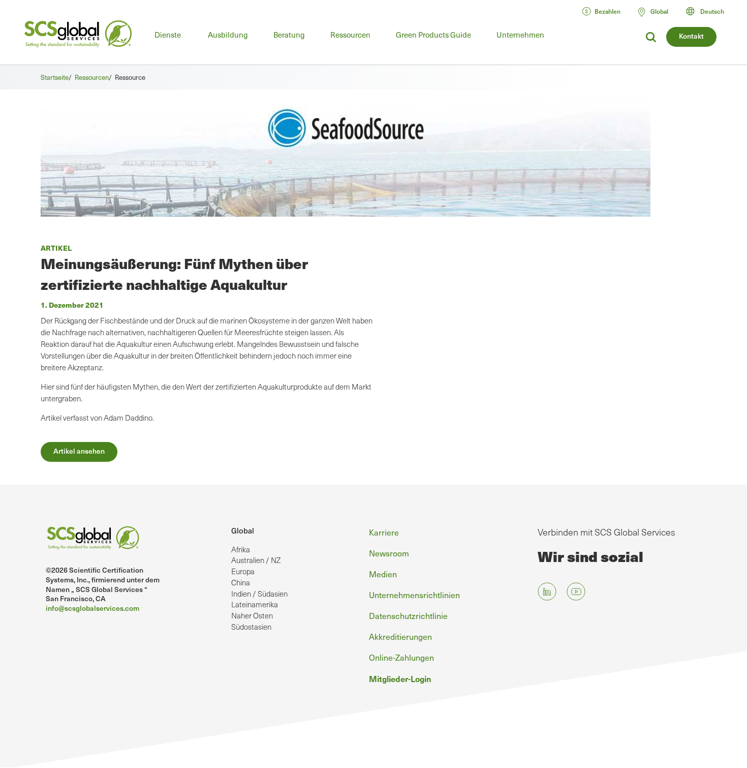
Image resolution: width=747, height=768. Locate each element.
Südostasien (251, 627)
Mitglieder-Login (400, 678)
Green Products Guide (433, 34)
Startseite (55, 77)
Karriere (384, 532)
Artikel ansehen (79, 451)
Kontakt (691, 36)
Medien (383, 574)
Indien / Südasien (259, 593)
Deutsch (712, 11)
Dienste (167, 34)
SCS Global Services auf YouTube (576, 591)
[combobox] (709, 11)
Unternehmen (520, 34)
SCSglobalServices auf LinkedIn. (547, 591)
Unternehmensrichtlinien (414, 594)
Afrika (240, 549)
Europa (243, 571)
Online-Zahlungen (401, 657)
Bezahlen (607, 11)
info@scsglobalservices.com (92, 608)
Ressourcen (350, 34)
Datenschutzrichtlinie (408, 615)
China (240, 582)
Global (242, 530)
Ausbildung (228, 34)
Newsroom (389, 553)
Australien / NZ (256, 560)
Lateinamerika (254, 604)
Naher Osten (252, 615)
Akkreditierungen (400, 636)
